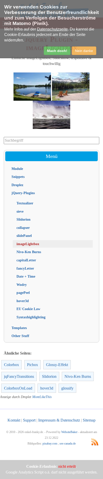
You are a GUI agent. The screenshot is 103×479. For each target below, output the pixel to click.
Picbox (32, 365)
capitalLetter (26, 260)
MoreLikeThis (42, 397)
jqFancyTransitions (19, 376)
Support (29, 420)
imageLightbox (27, 244)
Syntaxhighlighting (31, 317)
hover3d (22, 301)
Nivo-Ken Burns (28, 252)
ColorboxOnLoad (18, 388)
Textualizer (24, 203)
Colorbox (11, 365)
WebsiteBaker (69, 432)
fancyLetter (25, 268)
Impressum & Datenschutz (59, 420)
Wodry (21, 285)
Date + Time (25, 276)
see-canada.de (68, 443)
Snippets (18, 177)
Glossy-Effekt (57, 365)
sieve (20, 211)
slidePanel (24, 236)
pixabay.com (49, 443)
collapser (23, 228)
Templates (19, 328)
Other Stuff (20, 336)
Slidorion (23, 219)
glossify (67, 388)
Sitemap (89, 420)
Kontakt (14, 420)
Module (17, 169)
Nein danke (84, 51)
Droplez (17, 185)
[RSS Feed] (94, 442)
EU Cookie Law (28, 309)
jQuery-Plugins (23, 193)
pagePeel (23, 293)
